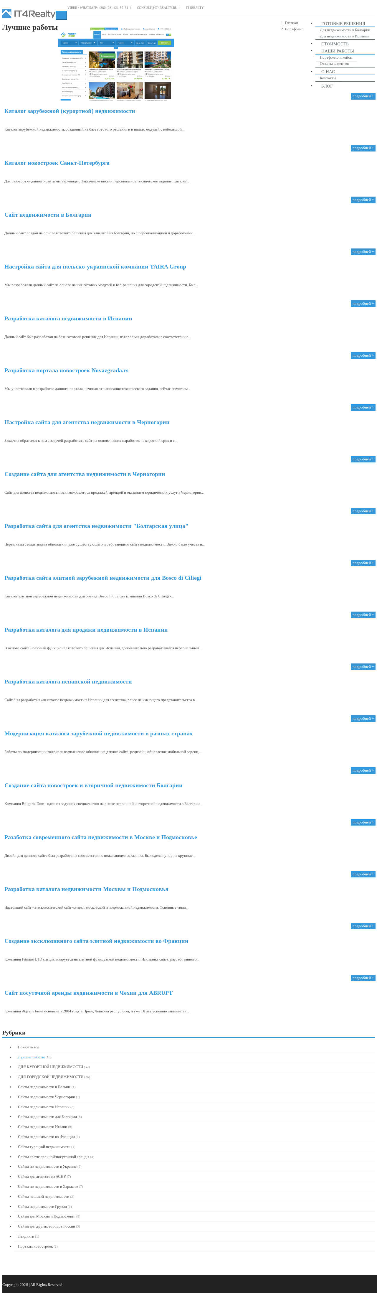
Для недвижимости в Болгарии (345, 30)
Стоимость (335, 44)
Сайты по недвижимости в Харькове (48, 1186)
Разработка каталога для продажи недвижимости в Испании (86, 629)
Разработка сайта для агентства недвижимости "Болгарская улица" (96, 526)
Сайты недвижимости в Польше (44, 1087)
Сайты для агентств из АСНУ (42, 1176)
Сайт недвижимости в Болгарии (48, 214)
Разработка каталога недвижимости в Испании (68, 318)
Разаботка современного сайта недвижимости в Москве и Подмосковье (100, 837)
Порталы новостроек (35, 1246)
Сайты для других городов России (46, 1226)
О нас (328, 71)
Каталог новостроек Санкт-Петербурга (57, 162)
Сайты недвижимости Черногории (46, 1097)
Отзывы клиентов (334, 63)
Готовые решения (343, 23)
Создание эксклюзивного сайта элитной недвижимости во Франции (96, 941)
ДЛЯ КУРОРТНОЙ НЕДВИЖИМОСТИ (50, 1067)
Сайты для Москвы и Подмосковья (46, 1216)
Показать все (28, 1047)
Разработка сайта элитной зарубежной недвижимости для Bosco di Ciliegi (102, 577)
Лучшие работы (31, 1057)
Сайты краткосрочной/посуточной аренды (53, 1156)
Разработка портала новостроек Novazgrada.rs (66, 370)
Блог (327, 86)
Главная (291, 23)
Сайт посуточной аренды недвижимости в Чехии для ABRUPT (88, 992)
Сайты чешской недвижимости (43, 1196)
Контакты (328, 78)
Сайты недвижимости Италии (42, 1126)
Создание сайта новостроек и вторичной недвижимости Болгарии (93, 785)
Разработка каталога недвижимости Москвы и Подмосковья (86, 889)
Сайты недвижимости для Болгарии (47, 1116)
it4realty (194, 7)
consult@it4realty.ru (156, 7)
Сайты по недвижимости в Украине (47, 1166)
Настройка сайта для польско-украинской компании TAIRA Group (95, 266)
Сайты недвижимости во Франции (46, 1136)
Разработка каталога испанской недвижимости (68, 681)
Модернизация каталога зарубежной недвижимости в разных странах (98, 733)
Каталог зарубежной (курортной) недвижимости (69, 111)
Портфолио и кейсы (336, 57)
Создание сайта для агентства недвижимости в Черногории (84, 474)
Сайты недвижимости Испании (43, 1107)
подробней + (363, 96)
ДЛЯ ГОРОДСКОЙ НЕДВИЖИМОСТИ (50, 1077)
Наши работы (337, 51)
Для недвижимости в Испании (344, 36)
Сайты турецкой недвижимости (44, 1146)
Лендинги (26, 1236)
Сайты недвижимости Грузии (42, 1206)
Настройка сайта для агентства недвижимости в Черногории (87, 422)
